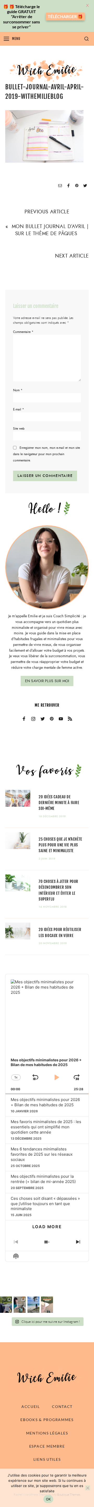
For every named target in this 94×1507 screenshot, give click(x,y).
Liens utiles (47, 1459)
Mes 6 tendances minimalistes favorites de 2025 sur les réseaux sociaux (42, 1154)
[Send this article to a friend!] (60, 185)
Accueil (30, 1406)
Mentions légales (47, 1433)
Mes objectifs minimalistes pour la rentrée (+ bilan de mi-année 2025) (43, 1179)
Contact (62, 1406)
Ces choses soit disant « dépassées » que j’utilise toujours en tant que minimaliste (45, 1203)
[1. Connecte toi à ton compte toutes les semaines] (47, 1305)
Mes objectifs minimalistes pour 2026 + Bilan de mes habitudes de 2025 (45, 1102)
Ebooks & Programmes (47, 1419)
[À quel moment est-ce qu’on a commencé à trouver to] (20, 1305)
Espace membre (47, 1446)
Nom (17, 390)
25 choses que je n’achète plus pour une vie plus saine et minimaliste (60, 845)
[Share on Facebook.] (68, 185)
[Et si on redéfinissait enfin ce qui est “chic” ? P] (6, 1305)
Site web (19, 428)
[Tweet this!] (85, 185)
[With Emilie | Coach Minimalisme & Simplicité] (47, 71)
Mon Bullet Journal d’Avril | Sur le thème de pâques (50, 230)
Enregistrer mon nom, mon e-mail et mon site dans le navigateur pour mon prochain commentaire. (46, 454)
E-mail (18, 409)
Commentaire (23, 332)
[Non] (87, 1487)
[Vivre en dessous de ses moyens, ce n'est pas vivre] (33, 1305)
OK (48, 1499)
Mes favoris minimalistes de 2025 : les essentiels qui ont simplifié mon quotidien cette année (46, 1127)
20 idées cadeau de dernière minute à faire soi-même (59, 802)
